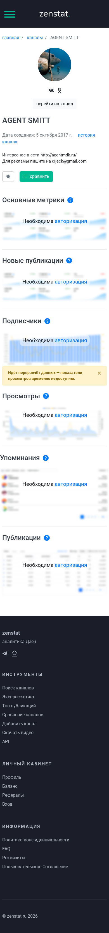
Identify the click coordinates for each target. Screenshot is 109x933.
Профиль (11, 777)
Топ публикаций (19, 705)
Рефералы (13, 795)
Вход (7, 804)
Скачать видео (18, 732)
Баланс (9, 786)
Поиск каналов (18, 688)
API (5, 741)
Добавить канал (19, 723)
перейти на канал (54, 103)
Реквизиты (13, 857)
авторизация (71, 221)
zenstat (54, 14)
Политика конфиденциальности (35, 839)
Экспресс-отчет (18, 696)
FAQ (6, 848)
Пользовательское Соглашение (35, 866)
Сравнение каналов (22, 714)
